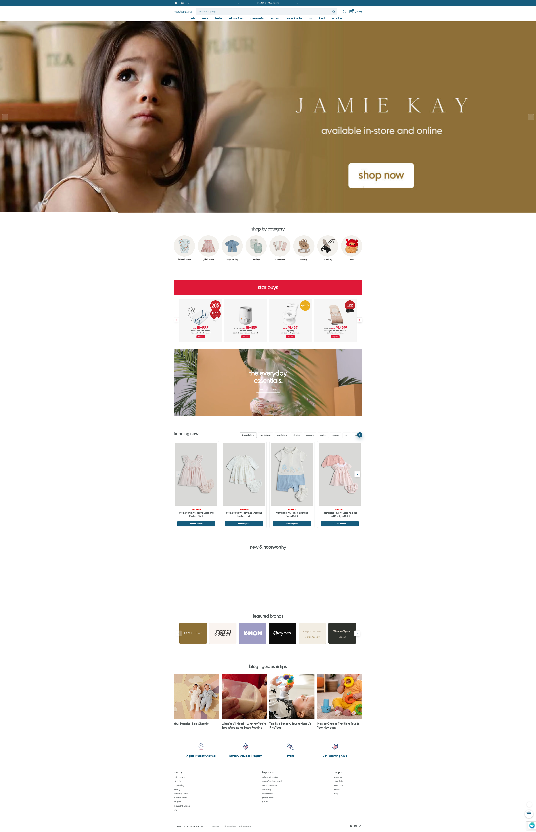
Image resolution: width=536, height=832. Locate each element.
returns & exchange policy (272, 781)
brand (322, 18)
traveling (274, 18)
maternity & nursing (293, 18)
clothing (205, 18)
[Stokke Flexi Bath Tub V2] (200, 320)
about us (338, 777)
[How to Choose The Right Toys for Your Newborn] (339, 696)
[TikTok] (189, 3)
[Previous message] (238, 3)
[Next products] (359, 319)
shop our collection (268, 389)
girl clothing (265, 435)
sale (193, 18)
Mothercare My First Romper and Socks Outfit (292, 515)
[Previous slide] (5, 117)
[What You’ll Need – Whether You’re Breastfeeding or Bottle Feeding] (244, 696)
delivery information (270, 777)
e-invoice (266, 802)
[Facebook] (176, 3)
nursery (335, 435)
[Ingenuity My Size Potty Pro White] (290, 320)
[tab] (264, 604)
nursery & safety (257, 18)
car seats (310, 435)
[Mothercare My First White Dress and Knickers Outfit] (244, 474)
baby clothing (248, 435)
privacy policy (268, 798)
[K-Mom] (252, 633)
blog (336, 794)
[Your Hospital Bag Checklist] (196, 696)
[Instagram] (182, 3)
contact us (338, 786)
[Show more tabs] (359, 435)
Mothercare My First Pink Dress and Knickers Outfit (196, 515)
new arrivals (337, 18)
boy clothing (282, 435)
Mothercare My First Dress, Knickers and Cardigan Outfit (340, 515)
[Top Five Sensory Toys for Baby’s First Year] (291, 696)
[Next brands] (357, 633)
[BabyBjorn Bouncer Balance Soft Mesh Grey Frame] (335, 320)
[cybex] (282, 633)
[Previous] (174, 248)
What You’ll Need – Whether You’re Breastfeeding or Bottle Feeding (244, 725)
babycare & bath (236, 18)
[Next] (362, 248)
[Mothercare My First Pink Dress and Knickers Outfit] (196, 474)
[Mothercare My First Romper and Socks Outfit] (292, 474)
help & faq (266, 790)
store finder (338, 781)
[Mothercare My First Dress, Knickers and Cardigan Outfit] (340, 474)
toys (310, 18)
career (337, 790)
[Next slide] (531, 117)
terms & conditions (269, 786)
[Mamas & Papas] (223, 633)
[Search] (333, 11)
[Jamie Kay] (193, 633)
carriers (323, 435)
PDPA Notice (267, 794)
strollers (297, 435)
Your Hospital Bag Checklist (192, 723)
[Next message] (297, 3)
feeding (218, 18)
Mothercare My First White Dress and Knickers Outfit (244, 515)
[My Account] (344, 11)
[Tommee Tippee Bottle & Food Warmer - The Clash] (245, 320)
